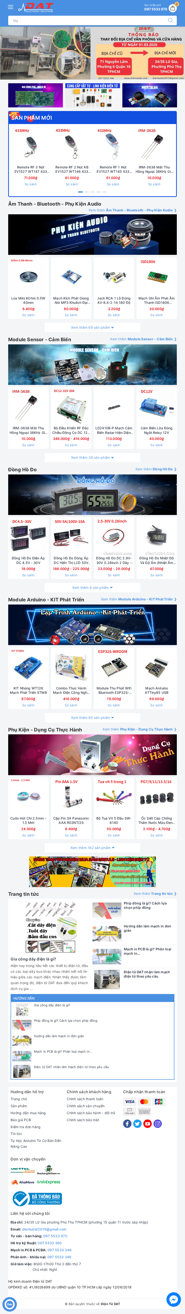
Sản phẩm (19, 1106)
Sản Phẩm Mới (31, 118)
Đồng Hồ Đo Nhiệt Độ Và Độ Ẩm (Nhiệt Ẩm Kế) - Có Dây (156, 560)
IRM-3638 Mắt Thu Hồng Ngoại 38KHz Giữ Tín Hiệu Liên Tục (154, 169)
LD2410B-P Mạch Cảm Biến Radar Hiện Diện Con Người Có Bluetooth (113, 430)
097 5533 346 (59, 1250)
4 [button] (98, 192)
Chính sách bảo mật (83, 1120)
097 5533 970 (55, 1236)
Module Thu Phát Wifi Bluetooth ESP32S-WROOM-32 (114, 690)
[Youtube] (147, 1123)
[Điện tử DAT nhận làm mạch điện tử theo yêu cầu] (22, 1071)
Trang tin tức (23, 894)
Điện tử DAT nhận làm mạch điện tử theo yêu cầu (71, 1067)
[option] (92, 53)
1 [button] (80, 192)
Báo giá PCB (21, 1120)
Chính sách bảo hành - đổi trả (91, 1113)
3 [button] (92, 192)
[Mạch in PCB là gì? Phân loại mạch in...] (22, 1056)
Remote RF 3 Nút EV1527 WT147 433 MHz (30, 169)
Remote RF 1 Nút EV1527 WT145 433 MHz (113, 169)
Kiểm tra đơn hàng (25, 1127)
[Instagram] (157, 1123)
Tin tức (16, 1134)
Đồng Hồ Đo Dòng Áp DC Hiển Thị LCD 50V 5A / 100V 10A (71, 560)
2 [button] (86, 192)
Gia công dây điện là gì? (52, 1005)
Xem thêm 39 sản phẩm (90, 457)
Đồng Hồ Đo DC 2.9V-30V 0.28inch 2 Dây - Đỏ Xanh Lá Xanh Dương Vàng (114, 560)
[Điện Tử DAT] (36, 7)
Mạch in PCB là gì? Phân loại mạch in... (63, 1051)
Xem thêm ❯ (133, 210)
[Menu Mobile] (10, 6)
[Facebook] (127, 1123)
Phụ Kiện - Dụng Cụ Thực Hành (45, 730)
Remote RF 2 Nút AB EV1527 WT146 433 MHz (71, 169)
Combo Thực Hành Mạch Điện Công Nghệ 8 (71, 690)
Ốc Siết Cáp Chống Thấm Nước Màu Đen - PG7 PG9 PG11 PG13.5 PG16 (156, 820)
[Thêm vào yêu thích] (19, 146)
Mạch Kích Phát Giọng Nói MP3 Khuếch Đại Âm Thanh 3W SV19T (71, 300)
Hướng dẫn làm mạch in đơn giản (59, 1036)
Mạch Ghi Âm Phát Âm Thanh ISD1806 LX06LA (157, 300)
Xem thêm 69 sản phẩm (90, 327)
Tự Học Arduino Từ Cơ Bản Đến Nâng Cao (36, 1143)
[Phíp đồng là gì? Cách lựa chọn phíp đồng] (22, 1025)
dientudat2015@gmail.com (44, 1229)
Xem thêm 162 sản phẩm (90, 848)
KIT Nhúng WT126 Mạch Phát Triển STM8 (28, 690)
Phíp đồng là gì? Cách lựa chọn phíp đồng (65, 1020)
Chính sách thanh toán (85, 1099)
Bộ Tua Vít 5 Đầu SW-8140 (113, 820)
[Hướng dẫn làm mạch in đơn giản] (22, 1040)
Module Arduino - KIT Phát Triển (46, 600)
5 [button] (104, 192)
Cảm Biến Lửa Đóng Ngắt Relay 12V (156, 430)
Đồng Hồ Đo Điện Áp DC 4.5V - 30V (28, 560)
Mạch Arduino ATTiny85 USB (156, 690)
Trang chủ (19, 1099)
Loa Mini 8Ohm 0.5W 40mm (28, 300)
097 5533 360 (50, 1243)
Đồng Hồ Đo (22, 470)
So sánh (31, 184)
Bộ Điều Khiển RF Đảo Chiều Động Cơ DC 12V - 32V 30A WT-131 (71, 430)
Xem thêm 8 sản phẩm (90, 587)
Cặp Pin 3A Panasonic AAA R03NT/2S (71, 820)
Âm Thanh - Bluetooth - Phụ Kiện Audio (54, 204)
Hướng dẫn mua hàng (28, 1113)
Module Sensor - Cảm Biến (39, 339)
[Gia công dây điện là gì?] (22, 1009)
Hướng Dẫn (23, 998)
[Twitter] (137, 1123)
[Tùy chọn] (48, 406)
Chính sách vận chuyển (86, 1106)
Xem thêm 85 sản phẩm (90, 718)
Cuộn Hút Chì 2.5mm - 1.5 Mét (28, 820)
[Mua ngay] (49, 146)
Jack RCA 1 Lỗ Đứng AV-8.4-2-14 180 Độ (114, 300)
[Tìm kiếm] (168, 20)
